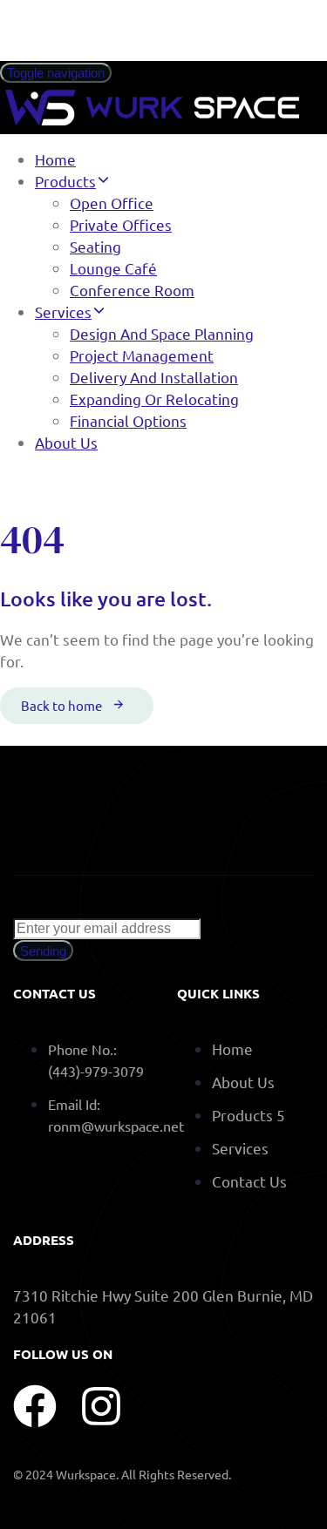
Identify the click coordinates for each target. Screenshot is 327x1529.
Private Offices (121, 224)
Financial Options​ (128, 420)
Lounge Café (113, 268)
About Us (66, 442)
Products (65, 181)
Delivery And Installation (154, 377)
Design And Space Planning (162, 333)
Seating (95, 246)
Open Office (111, 202)
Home (55, 159)
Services (63, 311)
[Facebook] (35, 1406)
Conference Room (132, 290)
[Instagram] (101, 1406)
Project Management (142, 355)
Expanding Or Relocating (154, 398)
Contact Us (249, 1181)
